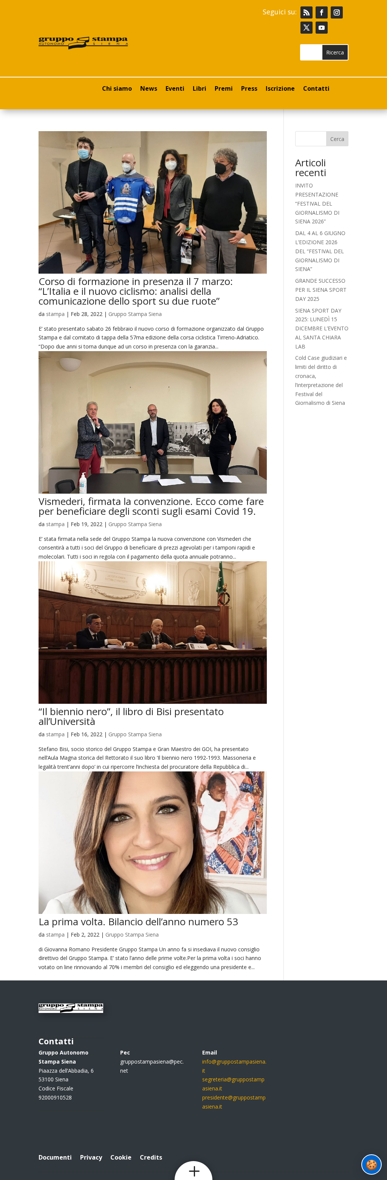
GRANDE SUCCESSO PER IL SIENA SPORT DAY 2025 (321, 289)
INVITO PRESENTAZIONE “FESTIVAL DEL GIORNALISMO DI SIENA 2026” (317, 203)
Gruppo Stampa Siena (135, 313)
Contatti (316, 89)
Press (249, 89)
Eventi (175, 89)
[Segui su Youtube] (322, 28)
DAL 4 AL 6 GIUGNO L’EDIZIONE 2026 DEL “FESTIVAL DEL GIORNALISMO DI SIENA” (320, 251)
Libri (199, 89)
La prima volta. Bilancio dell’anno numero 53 (138, 921)
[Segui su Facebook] (322, 12)
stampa (55, 313)
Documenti (55, 1156)
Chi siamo (117, 89)
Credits (151, 1156)
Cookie (121, 1156)
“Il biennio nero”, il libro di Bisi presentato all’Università (131, 716)
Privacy (91, 1156)
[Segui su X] (306, 28)
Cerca (337, 138)
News (148, 89)
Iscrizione (280, 89)
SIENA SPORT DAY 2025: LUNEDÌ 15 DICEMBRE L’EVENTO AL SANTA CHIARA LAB (321, 328)
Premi (224, 89)
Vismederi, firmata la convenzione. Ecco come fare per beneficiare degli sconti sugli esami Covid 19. (151, 506)
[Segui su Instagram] (337, 12)
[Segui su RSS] (306, 12)
